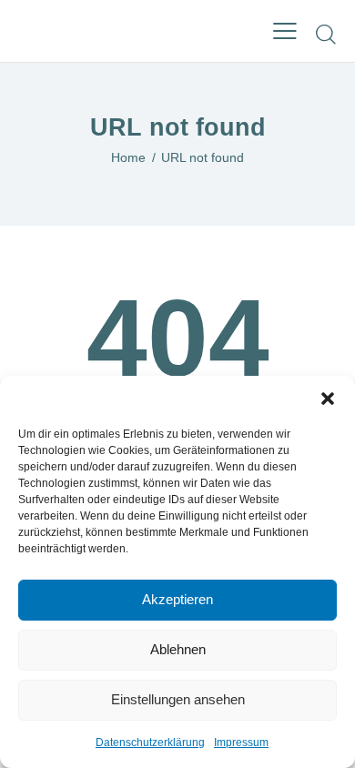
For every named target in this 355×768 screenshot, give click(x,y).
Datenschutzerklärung (150, 742)
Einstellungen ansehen (178, 699)
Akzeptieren (177, 599)
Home (128, 157)
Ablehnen (178, 649)
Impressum (241, 742)
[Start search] (326, 33)
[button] (328, 398)
